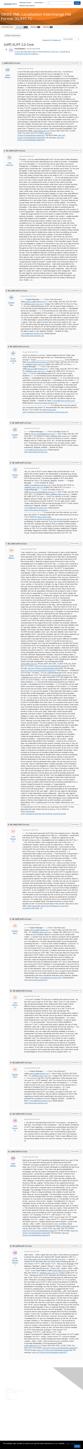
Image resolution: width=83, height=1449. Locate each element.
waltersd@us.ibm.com (41, 131)
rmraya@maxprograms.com (32, 333)
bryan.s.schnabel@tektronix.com (41, 434)
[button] (40, 2)
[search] (49, 3)
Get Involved (9, 1413)
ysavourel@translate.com (35, 302)
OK (78, 1446)
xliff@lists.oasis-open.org (33, 304)
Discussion (21, 27)
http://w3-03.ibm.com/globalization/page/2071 (38, 670)
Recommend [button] (75, 63)
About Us (8, 1437)
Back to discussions (13, 35)
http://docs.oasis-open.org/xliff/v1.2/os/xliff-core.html (44, 1259)
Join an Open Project (12, 1416)
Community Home (7, 27)
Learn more (70, 1443)
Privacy (7, 1439)
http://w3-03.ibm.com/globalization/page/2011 (52, 666)
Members (47, 27)
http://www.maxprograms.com (32, 336)
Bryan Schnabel (13, 361)
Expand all (46, 40)
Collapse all (56, 40)
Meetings (35, 27)
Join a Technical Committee (14, 1419)
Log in (77, 3)
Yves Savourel (13, 838)
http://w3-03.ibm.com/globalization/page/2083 (45, 668)
